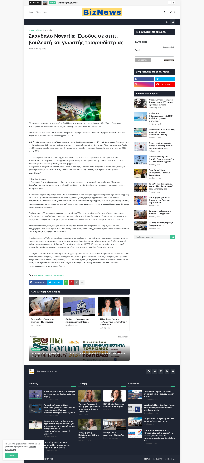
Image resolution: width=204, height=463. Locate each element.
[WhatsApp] (66, 282)
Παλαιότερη (123, 337)
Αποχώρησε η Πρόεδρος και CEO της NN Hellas (88, 435)
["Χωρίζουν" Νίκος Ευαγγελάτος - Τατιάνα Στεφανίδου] (140, 173)
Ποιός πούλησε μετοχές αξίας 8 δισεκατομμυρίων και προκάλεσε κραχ (160, 145)
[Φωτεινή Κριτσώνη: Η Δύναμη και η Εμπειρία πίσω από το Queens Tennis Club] (89, 396)
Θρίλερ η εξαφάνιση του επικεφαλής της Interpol (77, 320)
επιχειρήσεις (59, 275)
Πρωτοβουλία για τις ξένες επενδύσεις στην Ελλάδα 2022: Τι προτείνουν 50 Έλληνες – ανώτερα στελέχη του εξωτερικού (59, 409)
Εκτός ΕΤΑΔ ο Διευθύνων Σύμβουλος (113, 433)
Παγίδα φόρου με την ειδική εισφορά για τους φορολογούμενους (162, 132)
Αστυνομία (47, 30)
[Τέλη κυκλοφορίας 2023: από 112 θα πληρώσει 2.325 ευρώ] (135, 421)
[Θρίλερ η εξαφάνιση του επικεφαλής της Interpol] (79, 306)
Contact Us (170, 459)
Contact (46, 12)
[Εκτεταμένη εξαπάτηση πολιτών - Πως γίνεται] (44, 306)
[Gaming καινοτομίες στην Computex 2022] (140, 225)
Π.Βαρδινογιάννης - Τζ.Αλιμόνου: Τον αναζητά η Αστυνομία (113, 322)
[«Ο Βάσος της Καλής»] (45, 3)
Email (138, 50)
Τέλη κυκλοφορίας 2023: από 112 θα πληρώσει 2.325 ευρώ (159, 420)
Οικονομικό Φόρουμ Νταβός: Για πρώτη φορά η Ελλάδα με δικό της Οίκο (161, 159)
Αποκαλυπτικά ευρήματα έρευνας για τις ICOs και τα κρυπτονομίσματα (161, 102)
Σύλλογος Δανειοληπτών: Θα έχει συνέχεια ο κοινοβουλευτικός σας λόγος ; (59, 394)
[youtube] (173, 371)
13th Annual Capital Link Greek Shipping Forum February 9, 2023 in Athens (159, 394)
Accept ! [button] (12, 455)
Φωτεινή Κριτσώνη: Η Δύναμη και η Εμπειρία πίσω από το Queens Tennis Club (89, 408)
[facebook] (164, 12)
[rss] (174, 12)
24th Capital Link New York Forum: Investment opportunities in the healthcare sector (159, 407)
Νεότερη (33, 337)
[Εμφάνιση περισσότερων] (82, 282)
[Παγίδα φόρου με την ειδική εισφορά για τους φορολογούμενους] (140, 132)
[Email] (76, 282)
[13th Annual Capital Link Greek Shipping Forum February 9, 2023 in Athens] (135, 394)
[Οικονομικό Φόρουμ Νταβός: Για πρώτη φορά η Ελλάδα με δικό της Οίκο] (140, 159)
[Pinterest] (71, 282)
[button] (169, 3)
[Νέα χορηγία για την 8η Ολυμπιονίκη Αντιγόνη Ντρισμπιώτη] (140, 200)
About (38, 12)
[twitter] (171, 12)
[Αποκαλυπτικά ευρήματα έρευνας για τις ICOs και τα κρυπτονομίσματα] (140, 103)
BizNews (49, 459)
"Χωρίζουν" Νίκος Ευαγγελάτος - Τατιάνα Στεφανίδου (159, 172)
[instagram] (144, 84)
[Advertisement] (79, 73)
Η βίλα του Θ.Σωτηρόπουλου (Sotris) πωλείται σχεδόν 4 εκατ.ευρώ (160, 117)
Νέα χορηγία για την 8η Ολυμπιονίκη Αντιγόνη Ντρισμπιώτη (159, 199)
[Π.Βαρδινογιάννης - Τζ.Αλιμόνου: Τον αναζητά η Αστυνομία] (113, 306)
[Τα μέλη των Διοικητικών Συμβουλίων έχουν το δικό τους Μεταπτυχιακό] (140, 187)
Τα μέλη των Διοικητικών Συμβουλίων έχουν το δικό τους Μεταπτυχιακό (161, 186)
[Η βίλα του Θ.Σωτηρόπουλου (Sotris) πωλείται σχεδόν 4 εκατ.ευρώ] (140, 116)
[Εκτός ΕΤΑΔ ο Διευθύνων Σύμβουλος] (114, 424)
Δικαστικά (49, 275)
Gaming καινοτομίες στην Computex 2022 (161, 224)
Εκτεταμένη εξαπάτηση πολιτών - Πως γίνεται (42, 320)
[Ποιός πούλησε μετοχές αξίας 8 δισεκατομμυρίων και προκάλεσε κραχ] (140, 146)
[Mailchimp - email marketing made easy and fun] (169, 61)
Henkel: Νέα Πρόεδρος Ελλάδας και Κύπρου (113, 405)
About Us (157, 459)
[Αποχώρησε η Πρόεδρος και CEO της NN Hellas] (89, 424)
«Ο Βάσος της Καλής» (68, 3)
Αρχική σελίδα (35, 30)
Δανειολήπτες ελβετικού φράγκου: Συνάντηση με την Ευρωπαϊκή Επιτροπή (57, 444)
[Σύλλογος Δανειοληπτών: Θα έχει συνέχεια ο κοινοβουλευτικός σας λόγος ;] (35, 394)
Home (31, 12)
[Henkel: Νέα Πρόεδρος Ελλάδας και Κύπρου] (114, 396)
